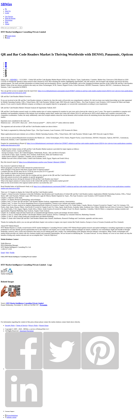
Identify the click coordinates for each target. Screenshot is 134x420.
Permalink (43, 305)
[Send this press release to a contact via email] (6, 63)
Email (3, 252)
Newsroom (8, 20)
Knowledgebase (12, 415)
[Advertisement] (67, 45)
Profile (12, 252)
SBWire (6, 4)
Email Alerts (11, 36)
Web (7, 252)
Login (7, 13)
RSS (8, 38)
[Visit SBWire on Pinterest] (100, 369)
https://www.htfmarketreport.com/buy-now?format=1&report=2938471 (42, 162)
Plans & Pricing (10, 18)
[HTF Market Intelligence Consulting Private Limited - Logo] (7, 274)
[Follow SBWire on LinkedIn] (24, 407)
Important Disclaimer (27, 331)
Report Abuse (43, 325)
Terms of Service (21, 325)
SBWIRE (14, 80)
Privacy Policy (33, 325)
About (7, 24)
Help (6, 22)
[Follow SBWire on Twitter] (62, 369)
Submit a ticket (11, 417)
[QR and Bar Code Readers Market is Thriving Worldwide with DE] (11, 296)
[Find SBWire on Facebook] (24, 369)
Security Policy (10, 325)
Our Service (9, 16)
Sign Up (8, 11)
